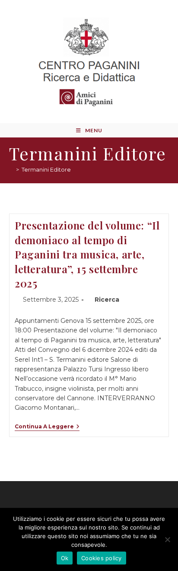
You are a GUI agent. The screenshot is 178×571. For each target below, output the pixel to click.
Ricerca (107, 299)
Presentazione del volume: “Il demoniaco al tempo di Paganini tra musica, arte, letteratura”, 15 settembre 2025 (87, 254)
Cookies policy (101, 558)
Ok (65, 558)
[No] (167, 539)
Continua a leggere (47, 427)
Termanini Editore (46, 169)
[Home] (11, 169)
